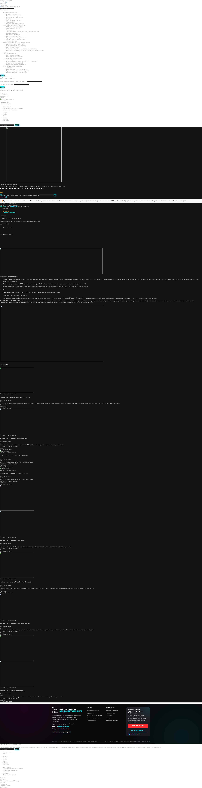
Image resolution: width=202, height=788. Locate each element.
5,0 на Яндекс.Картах (61, 732)
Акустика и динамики (112, 710)
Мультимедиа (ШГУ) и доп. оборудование (16, 42)
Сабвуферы (109, 715)
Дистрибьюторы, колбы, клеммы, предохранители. (22, 31)
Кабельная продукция (112, 720)
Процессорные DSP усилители (16, 64)
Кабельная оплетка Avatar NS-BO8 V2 (14, 438)
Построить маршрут (138, 730)
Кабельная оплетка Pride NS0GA (12, 540)
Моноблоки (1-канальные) (14, 63)
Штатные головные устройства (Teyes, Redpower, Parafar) (25, 50)
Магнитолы (109, 718)
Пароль (7, 84)
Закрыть (2, 779)
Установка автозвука (93, 710)
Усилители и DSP (111, 713)
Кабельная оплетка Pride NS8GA (12, 691)
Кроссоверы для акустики (14, 17)
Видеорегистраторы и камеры (16, 46)
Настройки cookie (145, 741)
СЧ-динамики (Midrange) (14, 20)
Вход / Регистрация (9, 775)
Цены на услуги (91, 720)
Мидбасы (9, 19)
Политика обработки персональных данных (129, 741)
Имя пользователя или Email (13, 81)
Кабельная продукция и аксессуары (14, 25)
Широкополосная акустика (15, 23)
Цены (111, 741)
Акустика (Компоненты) (11, 12)
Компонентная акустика (14, 16)
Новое (5, 52)
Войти (2, 87)
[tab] (6, 211)
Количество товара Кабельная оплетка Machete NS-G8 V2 (20, 195)
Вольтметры (10, 30)
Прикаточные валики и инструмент (17, 71)
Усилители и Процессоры (11, 60)
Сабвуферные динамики (14, 58)
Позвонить (3, 5)
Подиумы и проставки (13, 36)
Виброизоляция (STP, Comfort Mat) (17, 69)
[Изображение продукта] (17, 536)
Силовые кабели (11, 41)
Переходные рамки (12, 47)
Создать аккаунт (9, 78)
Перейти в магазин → (134, 734)
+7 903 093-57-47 (16, 123)
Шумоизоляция (91, 713)
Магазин (116, 741)
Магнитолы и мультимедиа (94, 715)
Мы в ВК (2, 3)
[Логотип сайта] (10, 6)
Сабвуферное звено (9, 53)
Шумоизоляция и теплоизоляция (16, 72)
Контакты (107, 741)
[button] (3, 406)
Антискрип (9, 68)
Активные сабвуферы (13, 55)
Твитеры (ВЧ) (10, 22)
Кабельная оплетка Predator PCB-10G (14, 473)
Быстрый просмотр (6, 408)
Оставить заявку (138, 726)
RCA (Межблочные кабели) (14, 27)
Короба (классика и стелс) (14, 57)
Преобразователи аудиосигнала (16, 38)
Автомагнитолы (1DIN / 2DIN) (15, 44)
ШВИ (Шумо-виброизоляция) (12, 66)
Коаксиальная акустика (13, 14)
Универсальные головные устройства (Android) (21, 49)
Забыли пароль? (5, 90)
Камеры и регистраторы (94, 718)
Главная (3, 186)
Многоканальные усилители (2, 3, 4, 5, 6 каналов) (22, 61)
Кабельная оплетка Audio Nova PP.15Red (15, 397)
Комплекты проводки (13, 34)
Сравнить (6, 773)
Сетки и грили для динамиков (15, 39)
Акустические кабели (13, 28)
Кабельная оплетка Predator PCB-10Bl (14, 456)
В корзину (3, 196)
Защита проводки (12, 33)
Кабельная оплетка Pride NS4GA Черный (15, 623)
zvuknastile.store (63, 729)
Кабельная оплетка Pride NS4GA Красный (15, 582)
